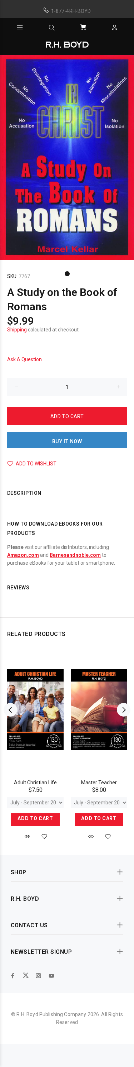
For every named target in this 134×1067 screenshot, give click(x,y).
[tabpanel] (67, 157)
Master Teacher (99, 782)
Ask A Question (24, 359)
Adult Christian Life (35, 782)
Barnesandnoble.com (75, 555)
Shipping (17, 329)
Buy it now (67, 441)
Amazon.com (23, 555)
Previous (10, 710)
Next (123, 710)
